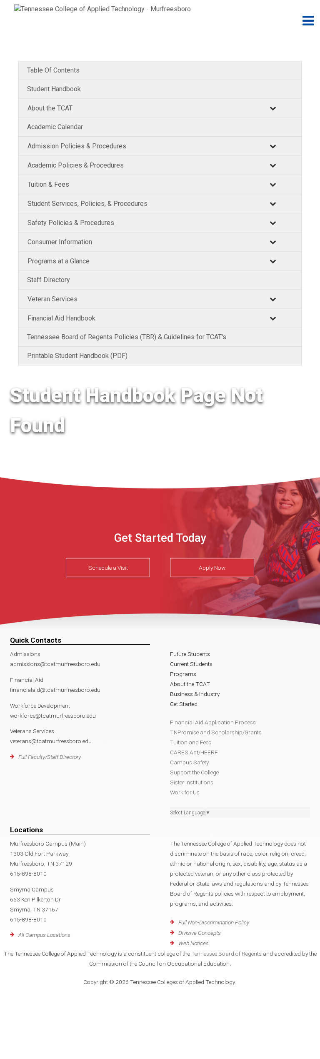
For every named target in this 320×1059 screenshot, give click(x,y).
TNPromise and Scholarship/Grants (216, 732)
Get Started (184, 704)
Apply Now (212, 567)
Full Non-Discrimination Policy (213, 922)
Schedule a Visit (108, 567)
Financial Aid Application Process (213, 722)
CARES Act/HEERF (194, 752)
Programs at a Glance (59, 261)
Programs (183, 674)
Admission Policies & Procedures (77, 146)
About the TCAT (50, 108)
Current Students (191, 664)
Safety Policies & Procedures (71, 223)
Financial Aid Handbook (61, 318)
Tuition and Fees (190, 742)
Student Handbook (54, 89)
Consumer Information (60, 242)
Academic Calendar (55, 127)
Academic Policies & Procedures (76, 165)
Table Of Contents (53, 70)
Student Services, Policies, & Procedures (88, 204)
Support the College (194, 772)
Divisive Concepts (199, 932)
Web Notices (193, 943)
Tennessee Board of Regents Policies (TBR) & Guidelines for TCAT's (126, 337)
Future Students (190, 654)
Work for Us (185, 792)
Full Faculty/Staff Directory (49, 757)
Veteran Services (53, 299)
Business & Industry (195, 694)
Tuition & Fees (48, 184)
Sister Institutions (191, 782)
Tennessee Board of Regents (226, 953)
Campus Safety (189, 762)
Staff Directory (48, 280)
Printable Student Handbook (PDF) (77, 356)
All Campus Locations (44, 934)
